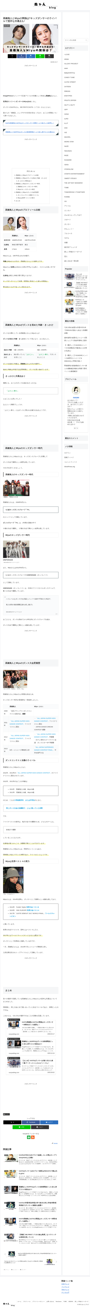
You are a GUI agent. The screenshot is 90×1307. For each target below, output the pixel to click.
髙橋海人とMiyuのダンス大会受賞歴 (27, 192)
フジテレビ (65, 1287)
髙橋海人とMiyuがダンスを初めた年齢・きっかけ (31, 178)
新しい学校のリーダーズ (81, 1301)
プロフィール (26, 1301)
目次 (28, 171)
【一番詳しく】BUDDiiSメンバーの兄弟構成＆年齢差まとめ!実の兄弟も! (75, 348)
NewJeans (59, 1301)
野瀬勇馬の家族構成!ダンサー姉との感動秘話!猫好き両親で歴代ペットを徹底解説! (75, 368)
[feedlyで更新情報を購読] (28, 1137)
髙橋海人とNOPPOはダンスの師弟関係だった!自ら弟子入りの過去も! (30, 132)
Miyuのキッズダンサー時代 (26, 189)
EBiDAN (71, 1301)
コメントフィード (70, 462)
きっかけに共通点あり (25, 181)
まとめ (18, 201)
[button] (49, 56)
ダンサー (7, 1114)
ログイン (67, 453)
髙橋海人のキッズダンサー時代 (27, 186)
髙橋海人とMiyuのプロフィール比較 (27, 175)
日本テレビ (65, 1284)
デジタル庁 (65, 1292)
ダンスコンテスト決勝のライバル (28, 195)
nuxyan (76, 397)
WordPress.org (69, 466)
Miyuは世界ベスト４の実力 (26, 198)
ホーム (19, 1301)
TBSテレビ (65, 1290)
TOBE (65, 1301)
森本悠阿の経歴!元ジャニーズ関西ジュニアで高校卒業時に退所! (75, 339)
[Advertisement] (30, 79)
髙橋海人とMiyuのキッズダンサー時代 (28, 183)
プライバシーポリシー (38, 1301)
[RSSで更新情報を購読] (33, 1137)
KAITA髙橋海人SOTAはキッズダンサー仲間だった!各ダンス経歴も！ (30, 123)
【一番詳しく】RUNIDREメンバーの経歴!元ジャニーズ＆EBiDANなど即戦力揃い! (75, 358)
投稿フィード (69, 457)
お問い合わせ (50, 1301)
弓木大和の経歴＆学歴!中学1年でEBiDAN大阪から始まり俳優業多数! (76, 330)
